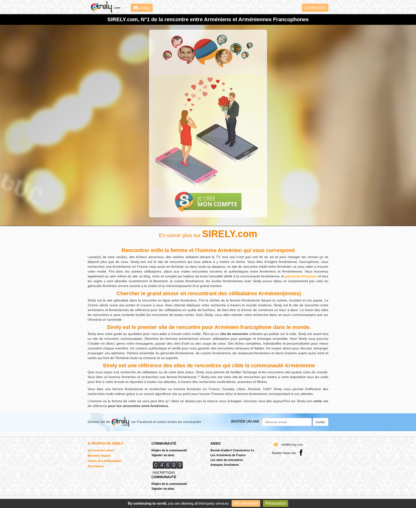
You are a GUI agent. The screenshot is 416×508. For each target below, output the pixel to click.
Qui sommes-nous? (101, 450)
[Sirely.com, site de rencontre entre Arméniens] (108, 7)
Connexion (315, 8)
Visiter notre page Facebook (301, 452)
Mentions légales (99, 455)
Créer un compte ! (208, 202)
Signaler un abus (162, 455)
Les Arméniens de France (228, 455)
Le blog (143, 8)
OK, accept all (246, 503)
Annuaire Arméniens (224, 465)
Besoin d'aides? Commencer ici (232, 450)
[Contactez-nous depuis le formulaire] (288, 444)
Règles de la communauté (169, 450)
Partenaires (96, 466)
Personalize (275, 503)
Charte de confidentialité (104, 461)
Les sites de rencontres (226, 460)
